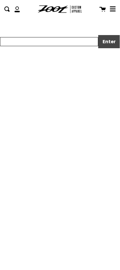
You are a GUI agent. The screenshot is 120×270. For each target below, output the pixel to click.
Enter (109, 41)
